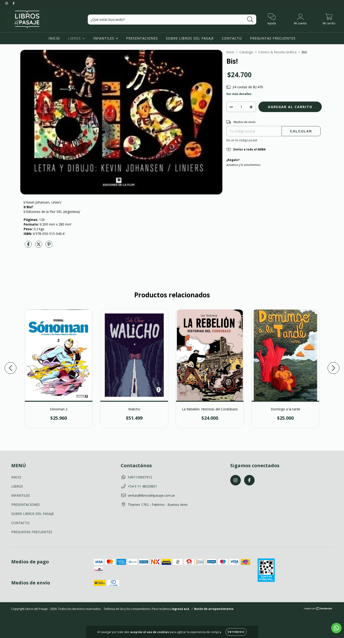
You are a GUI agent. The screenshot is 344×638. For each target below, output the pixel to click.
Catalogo (246, 52)
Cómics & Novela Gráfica (277, 52)
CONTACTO (232, 38)
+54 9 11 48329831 (142, 486)
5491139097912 (140, 477)
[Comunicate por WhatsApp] (336, 628)
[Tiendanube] (318, 609)
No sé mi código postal (241, 140)
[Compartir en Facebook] (29, 246)
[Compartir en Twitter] (39, 246)
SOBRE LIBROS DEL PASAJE (190, 38)
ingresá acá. (181, 609)
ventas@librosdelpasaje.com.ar (151, 495)
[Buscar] (250, 19)
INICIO (54, 38)
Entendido (236, 632)
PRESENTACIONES (142, 38)
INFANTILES (104, 38)
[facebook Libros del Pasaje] (14, 3)
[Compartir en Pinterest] (48, 246)
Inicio (230, 52)
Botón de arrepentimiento (214, 609)
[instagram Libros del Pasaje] (7, 3)
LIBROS (75, 38)
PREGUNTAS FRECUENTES (273, 38)
